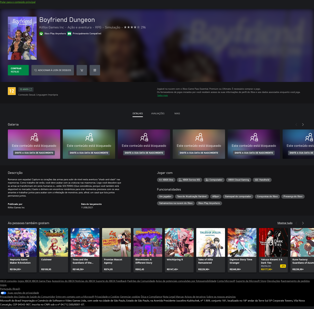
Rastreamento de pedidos (295, 281)
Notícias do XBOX (85, 281)
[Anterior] (296, 124)
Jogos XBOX (24, 281)
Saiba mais (162, 95)
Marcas (180, 296)
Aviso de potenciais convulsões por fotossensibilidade (186, 281)
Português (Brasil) (10, 288)
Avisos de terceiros (195, 296)
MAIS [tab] (177, 113)
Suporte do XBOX (106, 281)
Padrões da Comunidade (141, 281)
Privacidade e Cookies (107, 296)
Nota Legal (169, 296)
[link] (22, 250)
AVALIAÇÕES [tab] (157, 113)
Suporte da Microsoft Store (251, 281)
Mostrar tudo (285, 222)
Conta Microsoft (226, 281)
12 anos (24, 89)
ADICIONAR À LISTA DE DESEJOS (54, 70)
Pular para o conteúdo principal (17, 2)
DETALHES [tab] (138, 113)
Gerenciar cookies (130, 296)
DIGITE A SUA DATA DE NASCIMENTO (34, 153)
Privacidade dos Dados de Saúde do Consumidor (27, 296)
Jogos (3, 284)
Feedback (121, 281)
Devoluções (273, 281)
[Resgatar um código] (95, 70)
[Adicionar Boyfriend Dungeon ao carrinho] (82, 70)
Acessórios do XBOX (63, 281)
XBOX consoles (8, 281)
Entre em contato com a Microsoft (75, 296)
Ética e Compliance (151, 296)
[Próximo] (303, 124)
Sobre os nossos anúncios (221, 296)
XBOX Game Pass (41, 281)
